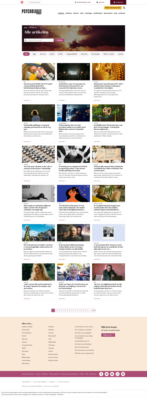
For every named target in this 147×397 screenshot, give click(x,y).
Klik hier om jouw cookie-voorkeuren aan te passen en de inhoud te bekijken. (84, 392)
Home (25, 27)
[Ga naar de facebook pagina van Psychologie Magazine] (101, 374)
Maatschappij (122, 54)
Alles (26, 54)
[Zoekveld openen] (124, 8)
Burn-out (43, 54)
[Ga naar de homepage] (32, 11)
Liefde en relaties (109, 54)
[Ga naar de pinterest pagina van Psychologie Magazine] (123, 374)
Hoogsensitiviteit (72, 54)
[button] (118, 2)
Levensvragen (95, 54)
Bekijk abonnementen (113, 8)
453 (94, 310)
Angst (34, 54)
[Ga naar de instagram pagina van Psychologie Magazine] (118, 374)
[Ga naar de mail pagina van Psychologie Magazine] (107, 374)
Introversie (84, 54)
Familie (60, 54)
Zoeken (59, 40)
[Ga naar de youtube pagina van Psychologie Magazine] (112, 374)
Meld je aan (107, 335)
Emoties (51, 54)
